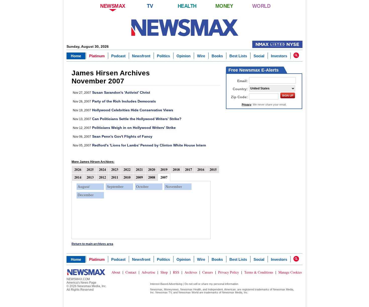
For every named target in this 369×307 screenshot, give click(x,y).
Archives (190, 272)
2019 (163, 169)
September (115, 187)
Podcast (118, 56)
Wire (201, 56)
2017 (188, 169)
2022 (127, 169)
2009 (139, 177)
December (86, 195)
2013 (90, 177)
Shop (164, 272)
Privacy (246, 104)
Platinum (97, 56)
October (142, 187)
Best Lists (238, 56)
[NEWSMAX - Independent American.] (185, 27)
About (115, 272)
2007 (163, 177)
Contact (131, 272)
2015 (213, 169)
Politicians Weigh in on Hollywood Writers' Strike (134, 128)
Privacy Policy (228, 272)
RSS (176, 272)
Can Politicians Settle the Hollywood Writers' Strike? (136, 119)
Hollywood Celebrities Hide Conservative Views (132, 110)
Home (76, 56)
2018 (176, 169)
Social (259, 56)
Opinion (183, 56)
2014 (77, 177)
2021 (139, 169)
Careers (207, 272)
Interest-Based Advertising (166, 283)
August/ (84, 187)
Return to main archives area (92, 244)
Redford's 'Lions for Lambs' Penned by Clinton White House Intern (149, 145)
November (173, 187)
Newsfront (141, 56)
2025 (90, 169)
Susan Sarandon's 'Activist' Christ (121, 92)
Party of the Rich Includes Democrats (124, 101)
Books (217, 56)
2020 (151, 169)
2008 (151, 177)
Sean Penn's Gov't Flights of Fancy (122, 136)
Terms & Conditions (258, 272)
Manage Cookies (290, 272)
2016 (200, 169)
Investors (279, 56)
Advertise (148, 272)
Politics (163, 56)
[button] (296, 55)
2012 (102, 177)
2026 (77, 169)
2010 (127, 177)
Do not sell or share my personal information (211, 283)
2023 (114, 169)
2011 (114, 177)
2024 (102, 169)
